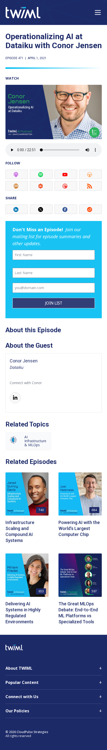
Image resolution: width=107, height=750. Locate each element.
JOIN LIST (53, 303)
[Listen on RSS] (90, 186)
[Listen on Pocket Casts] (65, 186)
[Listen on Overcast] (90, 174)
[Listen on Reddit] (90, 209)
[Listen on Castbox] (41, 186)
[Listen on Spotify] (41, 174)
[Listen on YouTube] (65, 174)
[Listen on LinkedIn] (16, 209)
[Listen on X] (41, 209)
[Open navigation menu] (98, 12)
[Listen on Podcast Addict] (16, 186)
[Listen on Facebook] (65, 209)
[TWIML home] (23, 12)
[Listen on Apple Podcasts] (16, 174)
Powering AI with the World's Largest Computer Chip (79, 528)
